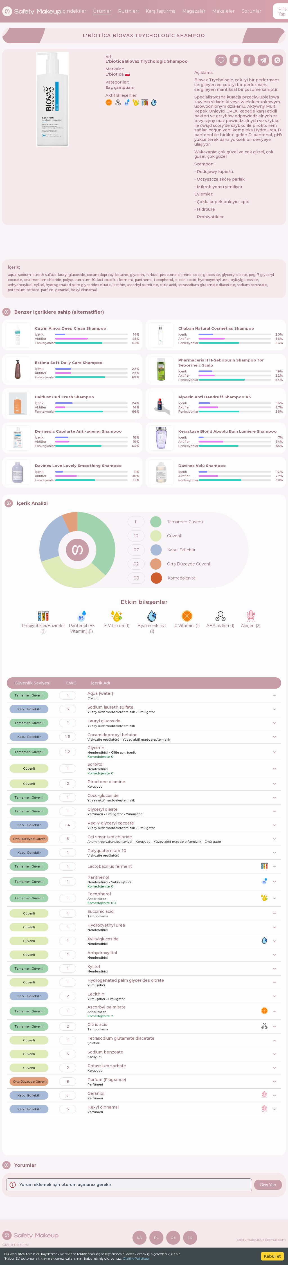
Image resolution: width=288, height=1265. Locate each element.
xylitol (93, 966)
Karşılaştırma (161, 11)
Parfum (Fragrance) (106, 1079)
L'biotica (117, 74)
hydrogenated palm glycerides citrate (125, 980)
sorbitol (95, 764)
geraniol (95, 1093)
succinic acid (100, 911)
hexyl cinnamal (103, 1107)
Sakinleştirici (121, 882)
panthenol (98, 877)
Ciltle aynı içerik (123, 752)
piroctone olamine (106, 781)
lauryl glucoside (103, 721)
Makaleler (223, 11)
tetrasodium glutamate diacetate (120, 1038)
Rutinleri (128, 11)
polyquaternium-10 (106, 850)
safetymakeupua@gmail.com (261, 1239)
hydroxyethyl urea (106, 925)
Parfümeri (95, 814)
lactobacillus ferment (109, 866)
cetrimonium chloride (109, 836)
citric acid (97, 1024)
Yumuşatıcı (134, 814)
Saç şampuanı (119, 87)
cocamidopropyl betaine (112, 734)
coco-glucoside (103, 795)
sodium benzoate (105, 1052)
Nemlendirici (97, 752)
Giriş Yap (268, 1184)
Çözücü (93, 698)
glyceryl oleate (102, 809)
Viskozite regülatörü (103, 740)
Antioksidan (96, 899)
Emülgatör (146, 712)
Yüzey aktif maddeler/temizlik (111, 712)
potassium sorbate (106, 1065)
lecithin (95, 994)
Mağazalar (194, 11)
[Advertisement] (144, 242)
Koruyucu (94, 786)
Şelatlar (93, 1043)
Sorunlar (252, 11)
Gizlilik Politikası (136, 1258)
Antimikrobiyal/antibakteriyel (109, 842)
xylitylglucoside (103, 939)
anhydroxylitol (102, 952)
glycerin (95, 747)
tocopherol (99, 893)
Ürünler (102, 11)
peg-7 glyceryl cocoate (110, 823)
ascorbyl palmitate (106, 1007)
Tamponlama (97, 916)
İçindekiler (73, 11)
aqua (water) (100, 693)
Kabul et (272, 1256)
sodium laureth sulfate (110, 707)
